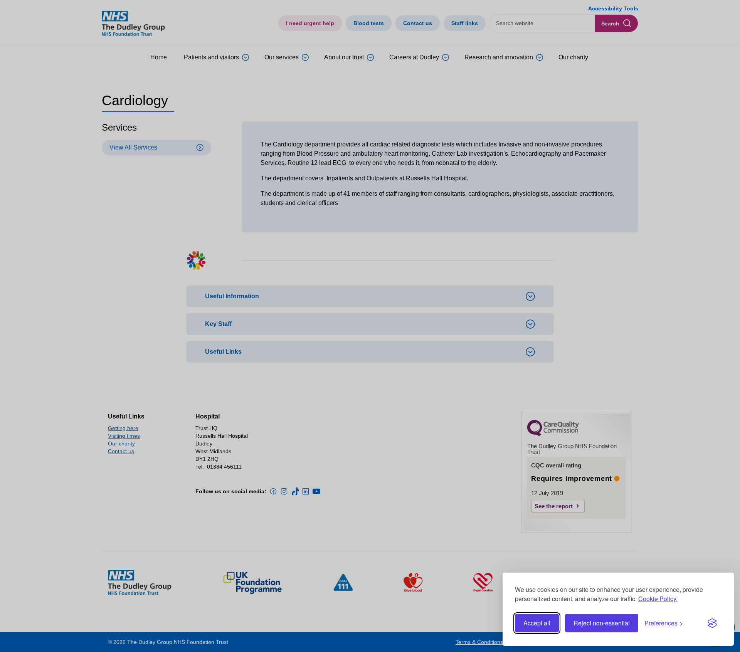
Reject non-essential (602, 622)
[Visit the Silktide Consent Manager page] (712, 623)
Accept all (536, 622)
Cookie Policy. (658, 598)
